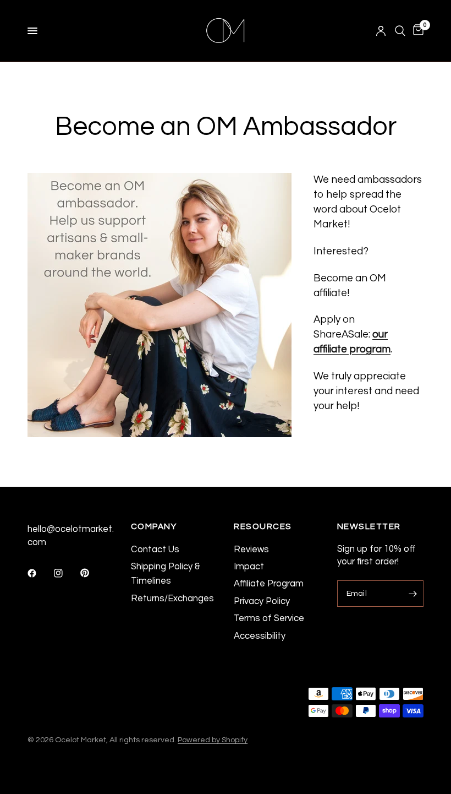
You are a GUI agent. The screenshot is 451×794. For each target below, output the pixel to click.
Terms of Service (269, 618)
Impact (249, 566)
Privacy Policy (262, 601)
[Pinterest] (92, 573)
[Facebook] (40, 573)
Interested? (341, 251)
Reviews (251, 549)
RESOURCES (263, 527)
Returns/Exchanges (172, 598)
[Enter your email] (413, 593)
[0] (416, 31)
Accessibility (259, 635)
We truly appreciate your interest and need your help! (366, 391)
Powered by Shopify (213, 740)
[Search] (400, 31)
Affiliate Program (269, 583)
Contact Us (155, 549)
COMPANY (154, 527)
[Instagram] (66, 573)
